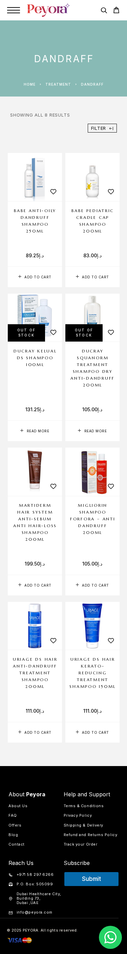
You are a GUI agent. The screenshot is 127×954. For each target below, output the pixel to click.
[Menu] (13, 10)
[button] (35, 277)
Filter (98, 128)
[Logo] (48, 10)
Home (30, 84)
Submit (91, 878)
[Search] (103, 11)
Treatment (58, 84)
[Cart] (116, 11)
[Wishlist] (53, 192)
